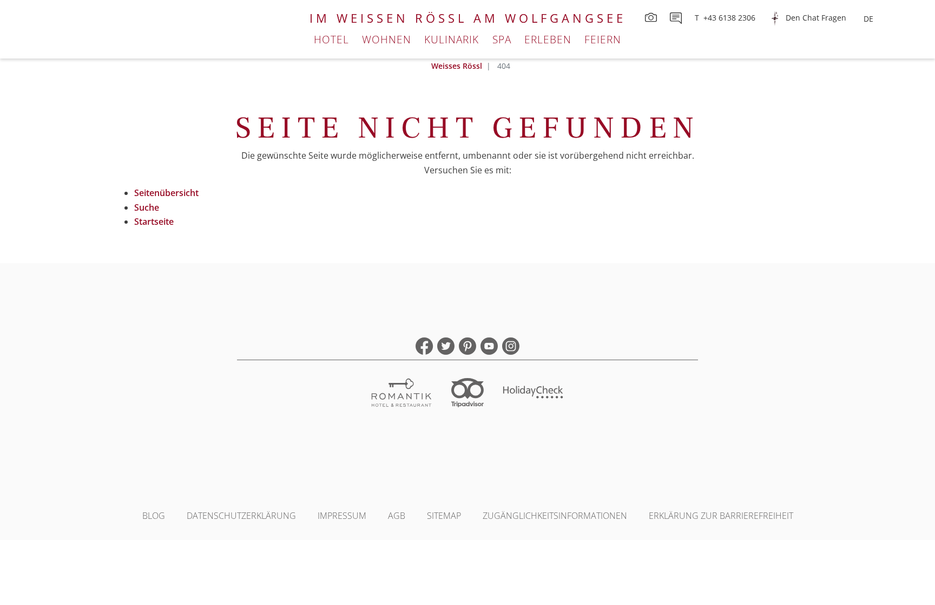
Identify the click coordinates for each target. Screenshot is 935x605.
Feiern (602, 39)
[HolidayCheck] (533, 394)
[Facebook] (424, 346)
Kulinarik (451, 39)
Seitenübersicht (166, 193)
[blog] (677, 17)
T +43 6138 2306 (725, 17)
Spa (501, 39)
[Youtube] (489, 346)
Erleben (547, 39)
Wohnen (386, 39)
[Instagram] (511, 346)
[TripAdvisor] (467, 394)
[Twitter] (446, 346)
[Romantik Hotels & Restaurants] (401, 394)
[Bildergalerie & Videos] (652, 17)
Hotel (331, 39)
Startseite (154, 221)
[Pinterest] (467, 346)
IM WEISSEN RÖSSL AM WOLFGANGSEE (468, 18)
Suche (146, 207)
